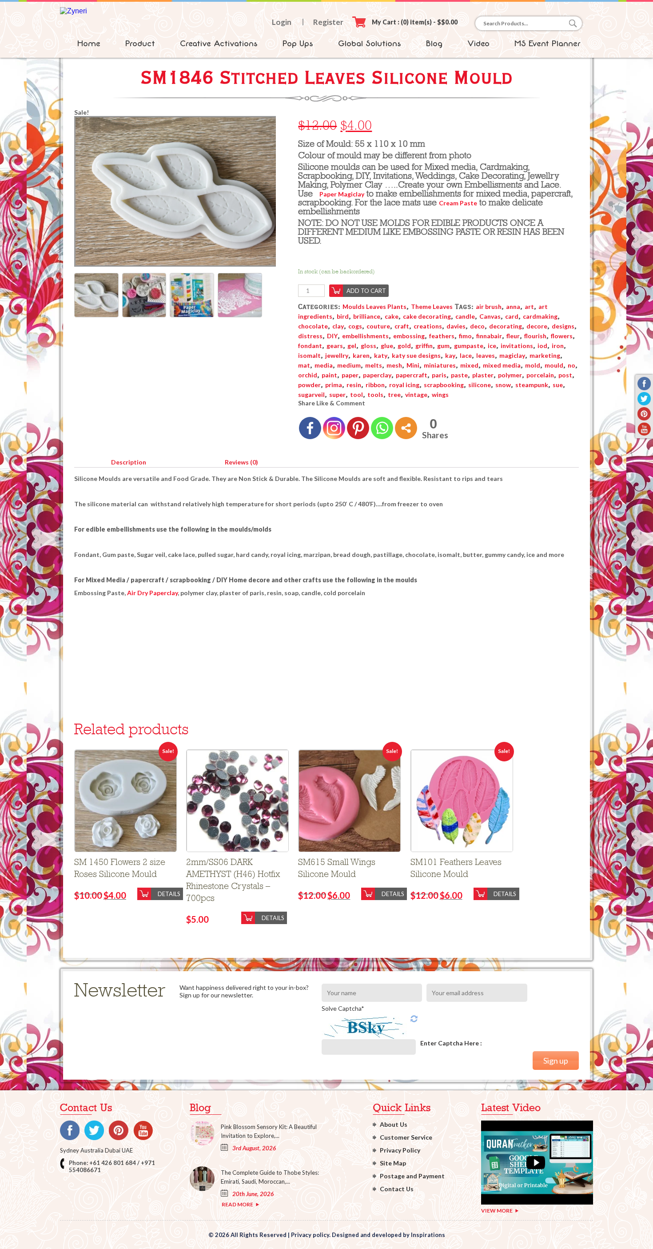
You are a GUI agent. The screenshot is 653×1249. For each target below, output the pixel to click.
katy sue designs (416, 355)
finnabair (489, 336)
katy (380, 355)
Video (478, 43)
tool (356, 394)
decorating (505, 326)
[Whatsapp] (382, 428)
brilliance (366, 316)
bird (343, 316)
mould (554, 365)
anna (513, 306)
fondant (310, 345)
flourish (535, 336)
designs (563, 326)
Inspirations (428, 1234)
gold (404, 345)
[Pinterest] (358, 428)
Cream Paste (458, 203)
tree (394, 394)
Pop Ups (298, 43)
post (565, 375)
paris (439, 375)
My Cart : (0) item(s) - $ (415, 22)
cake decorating (427, 316)
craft (401, 326)
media (324, 365)
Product (140, 43)
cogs (355, 326)
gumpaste (468, 345)
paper (350, 375)
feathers (441, 336)
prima (333, 384)
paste (459, 375)
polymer (510, 375)
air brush (489, 306)
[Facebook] (310, 428)
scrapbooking (444, 384)
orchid (307, 375)
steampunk (531, 384)
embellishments (365, 336)
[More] (406, 428)
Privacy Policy (400, 1150)
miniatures (440, 365)
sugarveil (311, 394)
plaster (483, 375)
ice (492, 345)
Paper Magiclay (341, 194)
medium (349, 365)
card (511, 316)
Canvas (490, 316)
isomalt (309, 355)
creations (428, 326)
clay (338, 326)
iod (542, 345)
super (337, 394)
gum (443, 345)
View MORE (497, 1210)
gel (351, 345)
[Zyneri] (73, 11)
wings (440, 394)
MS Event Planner (547, 43)
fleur (513, 336)
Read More (237, 1204)
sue (558, 384)
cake (391, 316)
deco (477, 326)
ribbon (375, 384)
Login (281, 22)
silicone (479, 384)
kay (450, 355)
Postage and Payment (412, 1176)
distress (310, 336)
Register (328, 22)
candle (465, 316)
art (529, 306)
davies (456, 326)
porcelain (540, 375)
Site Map (393, 1163)
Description (128, 462)
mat (304, 365)
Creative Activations (219, 43)
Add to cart (366, 290)
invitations (517, 345)
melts (373, 365)
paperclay (377, 375)
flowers (562, 336)
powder (309, 384)
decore (536, 326)
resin (353, 384)
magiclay (512, 355)
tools (375, 394)
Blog (434, 43)
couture (378, 326)
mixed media (502, 365)
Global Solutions (369, 43)
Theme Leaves (432, 306)
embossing (409, 336)
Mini (412, 365)
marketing (545, 355)
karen (361, 355)
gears (334, 345)
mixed (469, 365)
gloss (368, 345)
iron (558, 345)
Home (88, 43)
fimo (465, 336)
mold (532, 365)
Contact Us (397, 1189)
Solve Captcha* (343, 1008)
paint (329, 375)
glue (387, 345)
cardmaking (540, 316)
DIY (332, 336)
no (571, 365)
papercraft (411, 375)
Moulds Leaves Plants (374, 306)
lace (466, 355)
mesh (394, 365)
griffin (424, 345)
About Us (393, 1124)
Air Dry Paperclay (152, 592)
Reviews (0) (241, 462)
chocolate (313, 326)
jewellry (336, 355)
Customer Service (406, 1137)
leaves (485, 355)
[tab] (128, 460)
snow (503, 384)
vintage (416, 394)
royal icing (404, 384)
